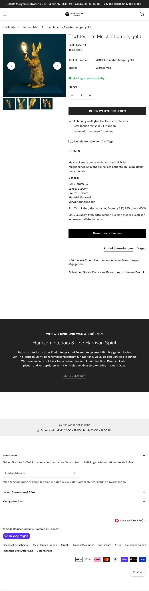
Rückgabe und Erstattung (18, 550)
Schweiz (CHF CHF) (131, 520)
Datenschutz (44, 550)
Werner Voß (103, 68)
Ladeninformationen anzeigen (93, 131)
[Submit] (74, 473)
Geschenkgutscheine (15, 545)
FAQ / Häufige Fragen (44, 545)
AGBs (65, 482)
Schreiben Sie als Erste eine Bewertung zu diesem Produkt (107, 272)
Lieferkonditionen (135, 545)
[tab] (118, 249)
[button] (142, 14)
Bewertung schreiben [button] (107, 233)
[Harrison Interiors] (74, 14)
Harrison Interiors (23, 529)
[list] (34, 65)
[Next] (57, 66)
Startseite (9, 27)
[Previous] (11, 66)
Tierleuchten (31, 27)
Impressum (104, 545)
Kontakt (65, 545)
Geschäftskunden (83, 545)
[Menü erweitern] (5, 14)
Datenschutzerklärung (91, 482)
